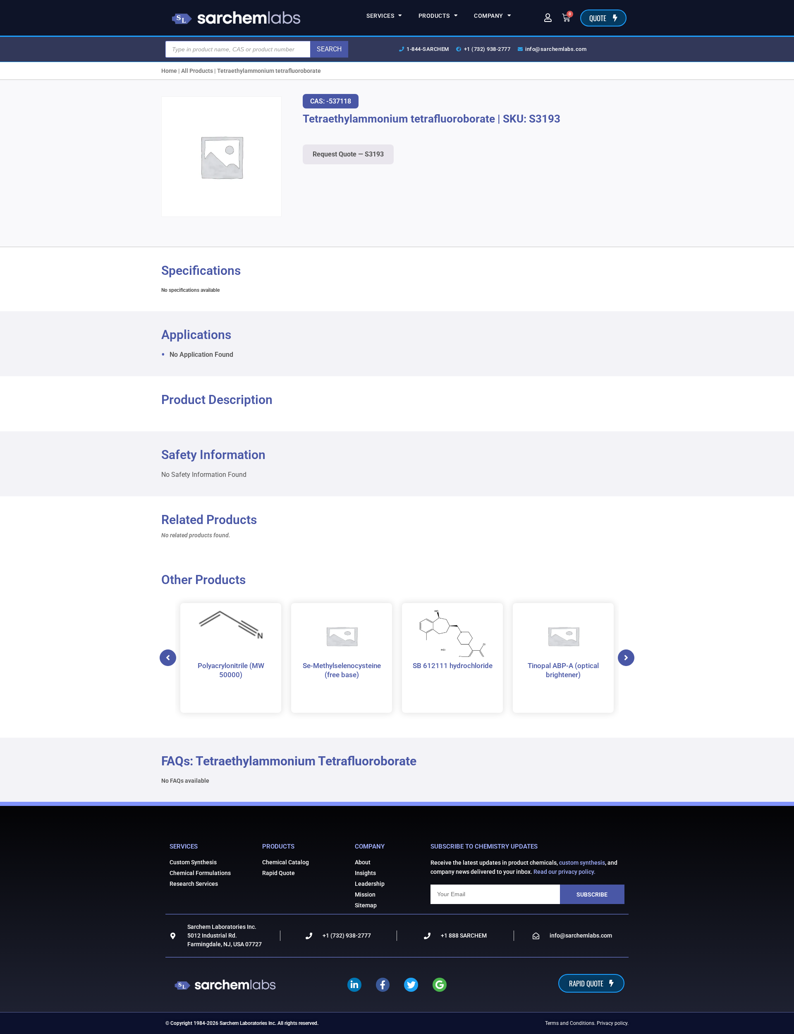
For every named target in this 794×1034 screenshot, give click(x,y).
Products (434, 15)
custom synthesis (582, 862)
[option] (230, 658)
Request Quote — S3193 (348, 154)
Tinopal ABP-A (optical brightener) (563, 670)
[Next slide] (626, 657)
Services (380, 15)
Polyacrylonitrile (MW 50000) (231, 670)
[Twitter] (411, 985)
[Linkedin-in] (354, 985)
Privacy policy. (613, 1023)
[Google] (440, 985)
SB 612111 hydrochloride (453, 665)
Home (169, 70)
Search (329, 49)
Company (488, 15)
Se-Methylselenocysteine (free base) (342, 670)
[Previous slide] (168, 657)
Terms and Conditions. (570, 1023)
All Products (197, 70)
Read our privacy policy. (564, 871)
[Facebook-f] (383, 985)
